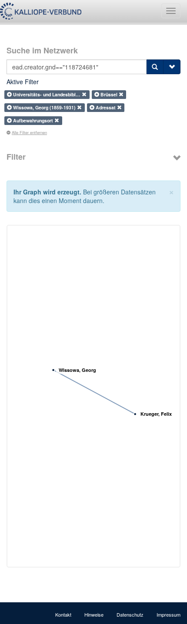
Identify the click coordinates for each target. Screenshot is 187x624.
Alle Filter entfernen (29, 132)
